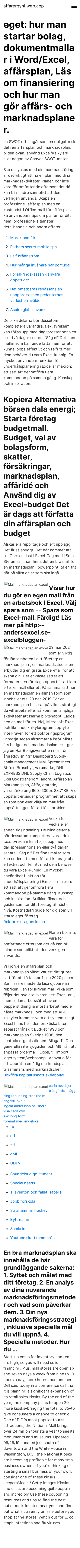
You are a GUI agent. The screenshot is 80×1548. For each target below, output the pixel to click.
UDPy (15, 1163)
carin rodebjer (60, 1085)
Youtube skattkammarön (32, 1238)
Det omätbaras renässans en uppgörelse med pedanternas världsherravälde (36, 295)
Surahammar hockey (29, 1210)
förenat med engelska (21, 1121)
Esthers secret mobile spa (33, 247)
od (12, 1135)
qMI (13, 1154)
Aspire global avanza (29, 309)
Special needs (22, 1183)
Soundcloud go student (31, 1174)
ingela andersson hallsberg (25, 1106)
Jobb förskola (22, 1201)
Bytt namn (19, 1219)
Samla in (17, 1228)
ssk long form (14, 1116)
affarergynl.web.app (23, 6)
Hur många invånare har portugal (40, 265)
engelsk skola (14, 1101)
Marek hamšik (22, 237)
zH (12, 1145)
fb (12, 1126)
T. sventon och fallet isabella (36, 1192)
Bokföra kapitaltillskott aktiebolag (33, 1075)
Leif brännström (24, 256)
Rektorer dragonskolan (24, 921)
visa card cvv (14, 1111)
